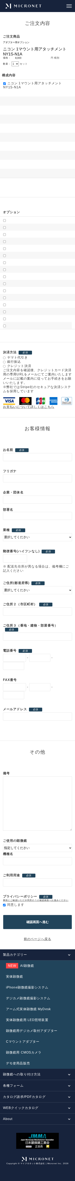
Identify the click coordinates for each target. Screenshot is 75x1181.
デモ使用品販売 (18, 1063)
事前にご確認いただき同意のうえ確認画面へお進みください (35, 900)
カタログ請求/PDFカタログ (24, 1096)
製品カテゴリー (15, 954)
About (8, 1119)
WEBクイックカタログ (20, 1108)
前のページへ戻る (37, 939)
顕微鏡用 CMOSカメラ (23, 1052)
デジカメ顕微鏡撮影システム (28, 998)
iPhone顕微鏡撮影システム (27, 987)
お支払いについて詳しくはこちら (28, 407)
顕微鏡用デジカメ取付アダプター (31, 1030)
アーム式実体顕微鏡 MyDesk (28, 1009)
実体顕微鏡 (14, 976)
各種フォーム (13, 1085)
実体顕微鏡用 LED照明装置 (27, 1020)
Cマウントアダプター (22, 1041)
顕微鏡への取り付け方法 (22, 1074)
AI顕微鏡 (21, 965)
